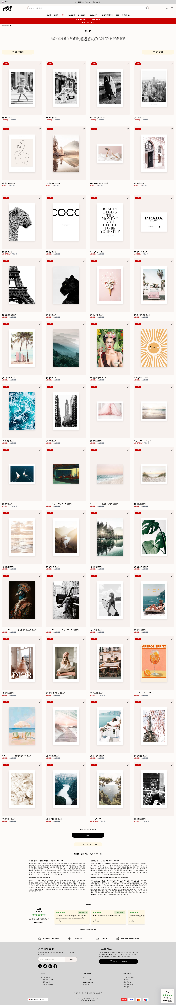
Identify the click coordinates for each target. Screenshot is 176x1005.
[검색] (147, 8)
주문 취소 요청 (128, 984)
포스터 (14, 25)
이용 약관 (77, 993)
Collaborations (88, 982)
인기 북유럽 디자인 (47, 980)
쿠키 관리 (126, 987)
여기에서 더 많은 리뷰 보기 (88, 929)
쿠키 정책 (85, 993)
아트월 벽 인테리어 (47, 984)
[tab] (167, 8)
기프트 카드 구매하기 (120, 961)
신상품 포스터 (45, 982)
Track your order (128, 977)
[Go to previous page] (76, 844)
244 (95, 844)
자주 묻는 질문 (128, 982)
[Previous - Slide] (52, 917)
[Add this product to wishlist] (39, 63)
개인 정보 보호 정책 (95, 993)
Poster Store (5, 25)
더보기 (88, 835)
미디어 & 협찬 (87, 980)
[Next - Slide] (147, 917)
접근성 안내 (87, 984)
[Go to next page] (100, 844)
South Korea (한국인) (38, 1000)
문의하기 (126, 980)
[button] (167, 996)
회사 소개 (86, 977)
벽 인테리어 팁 (45, 977)
